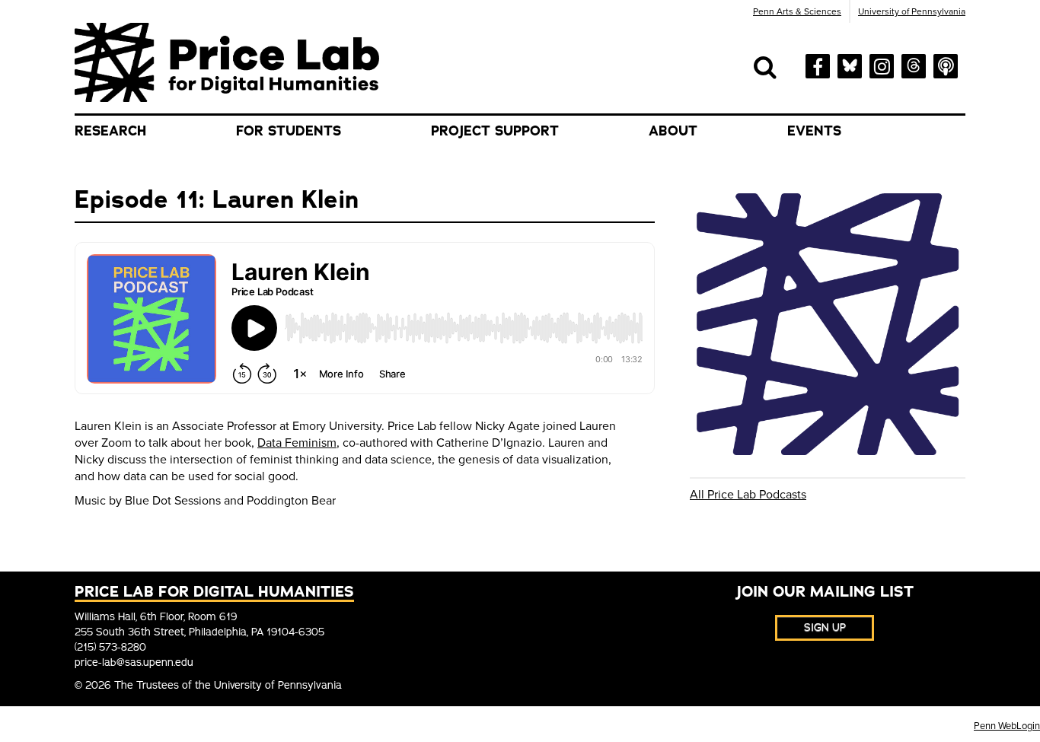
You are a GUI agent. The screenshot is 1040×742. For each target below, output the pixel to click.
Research (110, 131)
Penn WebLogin (1007, 726)
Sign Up (825, 627)
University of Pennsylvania (911, 11)
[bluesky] (849, 63)
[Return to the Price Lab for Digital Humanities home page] (227, 61)
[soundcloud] (945, 64)
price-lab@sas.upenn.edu (134, 662)
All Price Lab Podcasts (748, 494)
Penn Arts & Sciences (797, 11)
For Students (288, 131)
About (673, 131)
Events (814, 131)
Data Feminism (297, 443)
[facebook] (818, 65)
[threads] (913, 63)
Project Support (495, 131)
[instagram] (881, 64)
